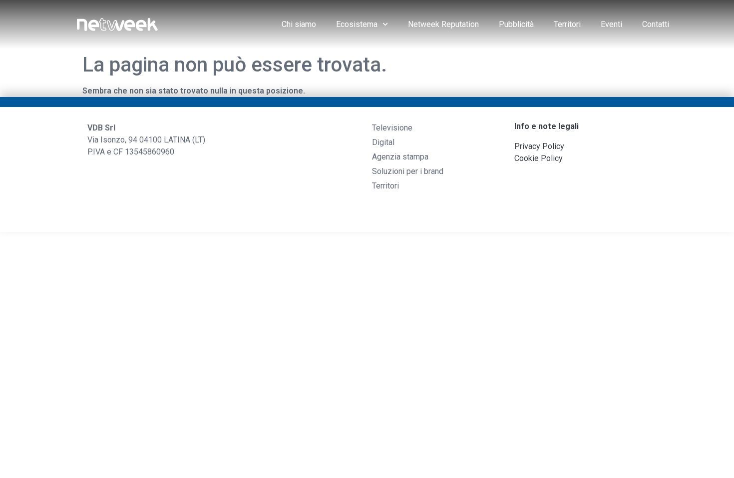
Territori (567, 24)
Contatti (655, 24)
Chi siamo (299, 24)
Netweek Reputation (443, 24)
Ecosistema (356, 24)
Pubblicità (516, 24)
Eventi (611, 24)
